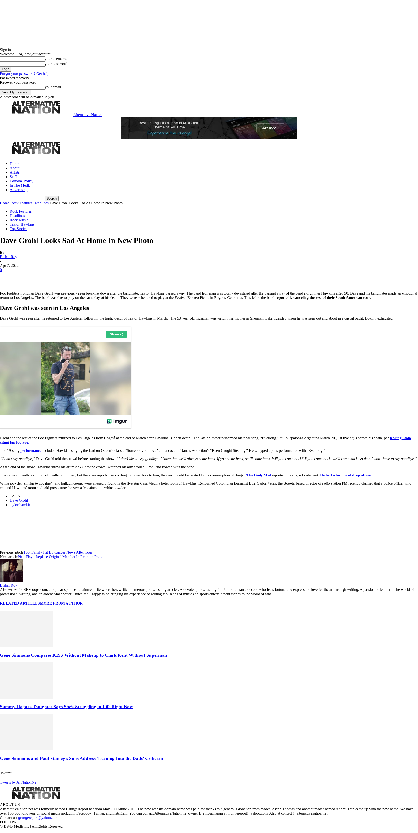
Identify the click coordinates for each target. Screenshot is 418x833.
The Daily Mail (258, 475)
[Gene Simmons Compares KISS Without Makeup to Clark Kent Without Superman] (26, 646)
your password (56, 64)
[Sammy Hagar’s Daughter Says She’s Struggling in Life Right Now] (26, 697)
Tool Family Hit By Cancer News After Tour (57, 552)
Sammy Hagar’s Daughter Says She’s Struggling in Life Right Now (66, 706)
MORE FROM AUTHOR (61, 603)
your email (53, 87)
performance (30, 450)
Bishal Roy (8, 257)
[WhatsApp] (58, 277)
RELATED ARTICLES (20, 603)
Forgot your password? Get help (24, 74)
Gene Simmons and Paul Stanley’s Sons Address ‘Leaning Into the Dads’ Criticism (81, 758)
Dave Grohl (19, 500)
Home (14, 164)
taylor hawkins (21, 505)
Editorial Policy (21, 181)
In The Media (20, 185)
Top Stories (18, 229)
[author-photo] (11, 581)
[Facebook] (7, 277)
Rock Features (21, 203)
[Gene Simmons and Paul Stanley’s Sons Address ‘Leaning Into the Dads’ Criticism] (26, 749)
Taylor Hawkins (22, 224)
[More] (76, 277)
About (14, 168)
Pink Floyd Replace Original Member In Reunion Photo (60, 557)
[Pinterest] (41, 277)
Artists (15, 172)
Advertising (19, 190)
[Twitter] (24, 277)
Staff (13, 177)
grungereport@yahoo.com (38, 818)
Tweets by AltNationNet (18, 782)
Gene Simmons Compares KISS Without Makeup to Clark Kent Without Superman (83, 655)
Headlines (41, 203)
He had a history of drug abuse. (346, 475)
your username (56, 59)
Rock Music (19, 220)
